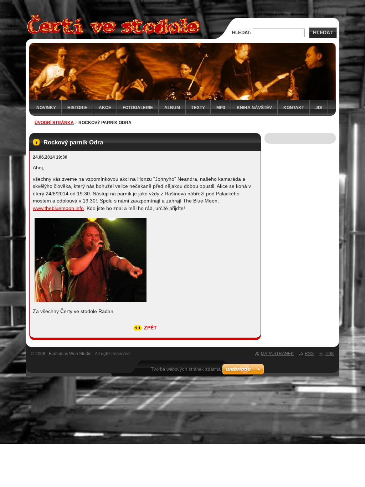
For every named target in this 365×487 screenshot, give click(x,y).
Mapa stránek (277, 353)
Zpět (150, 327)
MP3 (220, 107)
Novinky (46, 107)
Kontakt (293, 107)
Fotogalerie (138, 107)
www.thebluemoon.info (58, 208)
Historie (77, 107)
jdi (318, 107)
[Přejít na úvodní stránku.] (112, 35)
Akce (105, 107)
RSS (309, 353)
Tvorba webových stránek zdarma (186, 369)
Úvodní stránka (54, 122)
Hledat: (241, 32)
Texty (198, 107)
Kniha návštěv (254, 107)
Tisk (329, 353)
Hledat (323, 32)
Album (172, 107)
